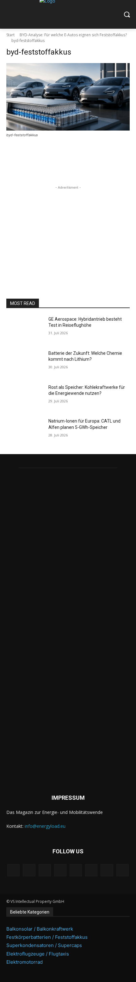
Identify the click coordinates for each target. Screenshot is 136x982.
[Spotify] (76, 870)
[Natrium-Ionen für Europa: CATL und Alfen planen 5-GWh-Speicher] (24, 431)
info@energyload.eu (45, 826)
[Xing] (122, 870)
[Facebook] (13, 870)
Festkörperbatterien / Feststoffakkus (47, 937)
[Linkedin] (45, 870)
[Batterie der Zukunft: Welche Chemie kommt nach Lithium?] (24, 363)
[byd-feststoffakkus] (68, 97)
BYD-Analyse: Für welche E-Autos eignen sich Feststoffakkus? (73, 35)
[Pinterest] (60, 870)
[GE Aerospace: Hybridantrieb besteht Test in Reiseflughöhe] (24, 329)
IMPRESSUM (68, 797)
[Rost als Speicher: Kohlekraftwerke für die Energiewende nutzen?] (24, 397)
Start (10, 35)
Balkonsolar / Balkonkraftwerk (39, 929)
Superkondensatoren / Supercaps (44, 945)
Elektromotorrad (24, 962)
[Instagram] (29, 870)
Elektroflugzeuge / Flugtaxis (37, 954)
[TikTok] (91, 870)
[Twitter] (107, 870)
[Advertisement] (68, 230)
